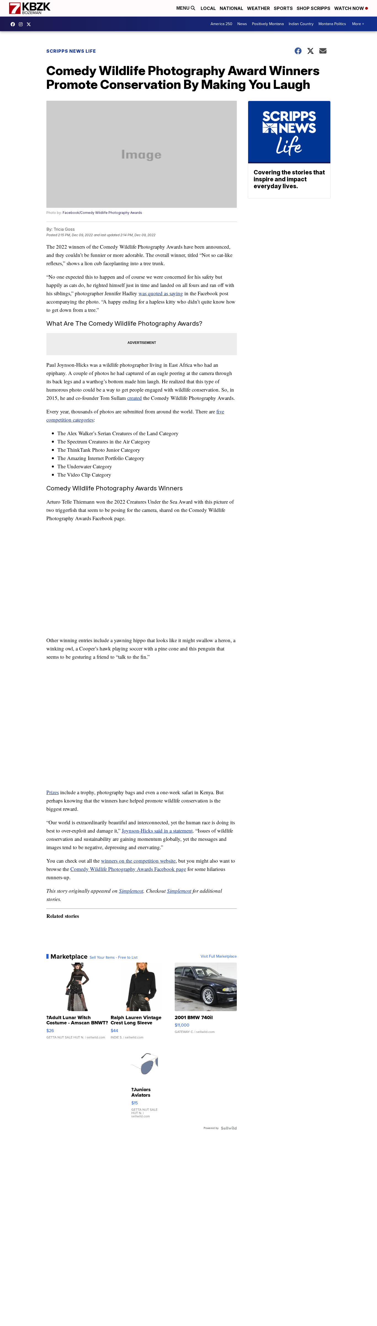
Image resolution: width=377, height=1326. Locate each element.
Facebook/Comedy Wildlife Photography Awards (102, 213)
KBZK (30, 24)
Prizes (52, 792)
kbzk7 (14, 24)
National (231, 8)
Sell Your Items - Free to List (113, 958)
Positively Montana (268, 24)
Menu (183, 8)
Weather (258, 8)
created (134, 397)
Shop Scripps (313, 8)
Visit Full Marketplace (219, 956)
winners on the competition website (138, 860)
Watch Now (349, 8)
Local (208, 8)
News (242, 24)
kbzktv (22, 24)
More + (358, 24)
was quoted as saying (161, 293)
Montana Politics (332, 24)
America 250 (221, 24)
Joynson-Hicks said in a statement (157, 830)
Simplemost (131, 890)
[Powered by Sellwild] (229, 1128)
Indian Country (301, 24)
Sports (283, 8)
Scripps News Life (71, 51)
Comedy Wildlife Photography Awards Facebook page (128, 868)
